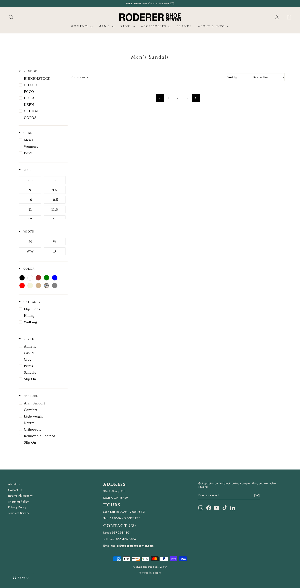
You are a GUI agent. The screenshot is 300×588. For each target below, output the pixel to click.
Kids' (126, 26)
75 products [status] (79, 77)
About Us (14, 484)
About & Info (212, 26)
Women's (80, 26)
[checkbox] (42, 78)
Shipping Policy (18, 501)
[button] (289, 17)
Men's (105, 26)
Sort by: (248, 77)
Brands (184, 26)
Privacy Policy (17, 507)
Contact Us (15, 490)
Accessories (154, 26)
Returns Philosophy (20, 496)
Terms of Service (19, 513)
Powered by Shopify (150, 573)
